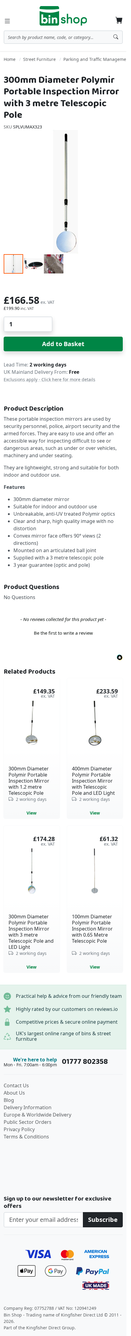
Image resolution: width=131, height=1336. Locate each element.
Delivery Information (27, 1107)
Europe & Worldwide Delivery (37, 1114)
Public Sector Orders (27, 1122)
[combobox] (63, 37)
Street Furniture (39, 59)
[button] (34, 264)
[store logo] (63, 16)
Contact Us (16, 1085)
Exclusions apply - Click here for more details (49, 379)
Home (10, 59)
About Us (14, 1092)
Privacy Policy (19, 1129)
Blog (9, 1100)
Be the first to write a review (63, 633)
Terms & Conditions (26, 1136)
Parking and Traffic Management (96, 59)
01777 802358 (85, 1062)
